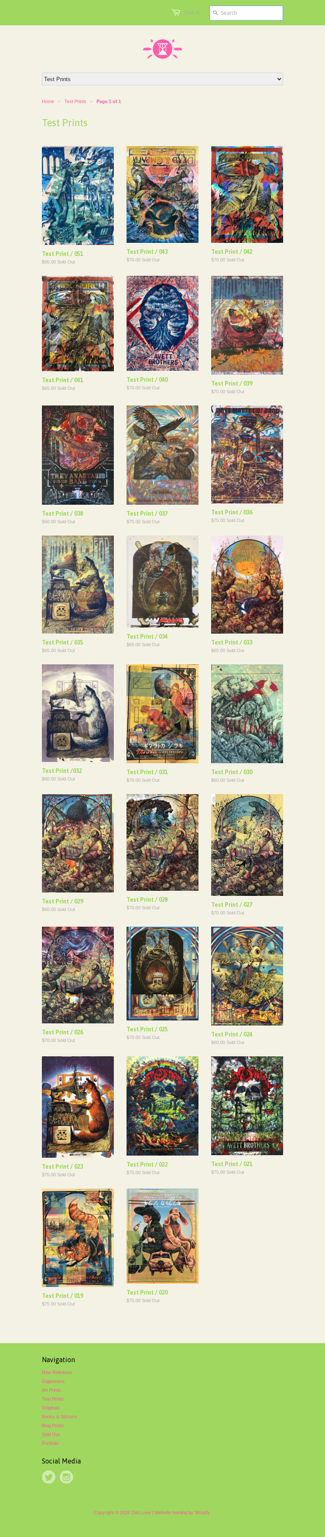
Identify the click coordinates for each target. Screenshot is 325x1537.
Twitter (48, 1477)
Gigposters (53, 1381)
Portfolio (50, 1443)
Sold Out (51, 1434)
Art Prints (51, 1390)
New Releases (57, 1372)
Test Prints (53, 1398)
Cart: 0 (191, 13)
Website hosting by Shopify (182, 1512)
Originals (51, 1407)
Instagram (66, 1477)
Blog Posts (53, 1425)
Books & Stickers (59, 1416)
